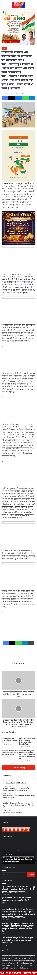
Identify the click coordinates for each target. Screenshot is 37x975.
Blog (4, 48)
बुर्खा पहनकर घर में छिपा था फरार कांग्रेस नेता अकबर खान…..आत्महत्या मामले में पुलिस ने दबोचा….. (16, 900)
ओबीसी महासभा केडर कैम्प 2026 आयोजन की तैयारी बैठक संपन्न (9, 740)
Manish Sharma (7, 93)
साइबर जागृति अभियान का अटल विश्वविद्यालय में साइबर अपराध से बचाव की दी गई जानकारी (10, 752)
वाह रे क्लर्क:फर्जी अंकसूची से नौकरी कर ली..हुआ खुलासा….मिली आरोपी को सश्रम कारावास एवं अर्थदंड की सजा (17, 940)
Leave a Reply (18, 767)
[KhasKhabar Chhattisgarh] (18, 5)
